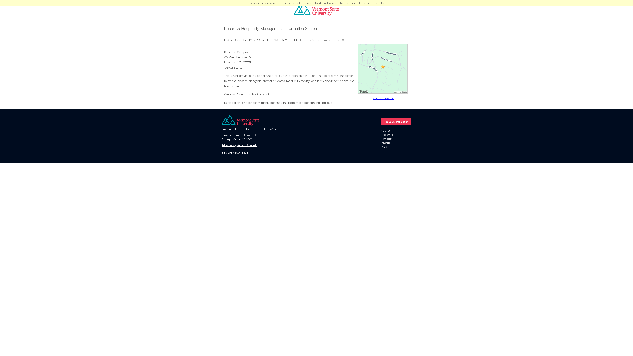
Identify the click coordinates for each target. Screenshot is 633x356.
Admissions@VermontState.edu (239, 145)
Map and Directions (383, 98)
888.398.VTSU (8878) (235, 152)
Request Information (396, 122)
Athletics (385, 142)
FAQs (384, 146)
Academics (387, 134)
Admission (386, 138)
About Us (386, 131)
